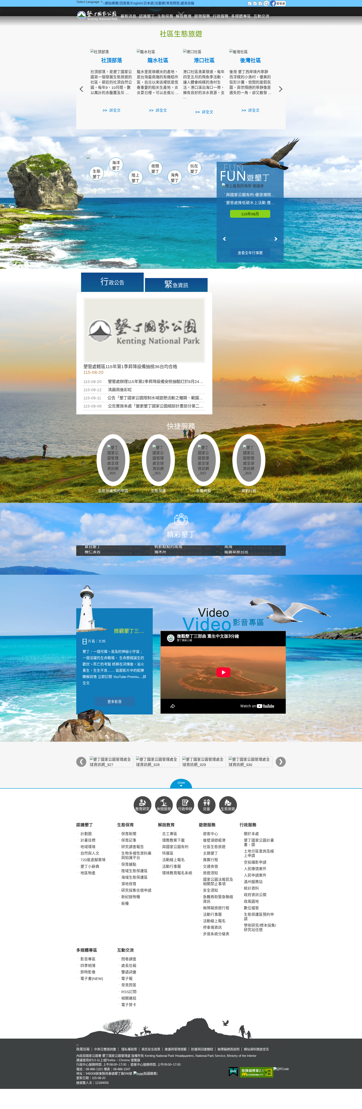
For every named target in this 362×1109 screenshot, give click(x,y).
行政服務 (221, 16)
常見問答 (173, 3)
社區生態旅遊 (214, 847)
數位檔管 (251, 908)
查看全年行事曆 (250, 253)
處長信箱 (187, 3)
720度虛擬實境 (93, 860)
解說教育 (184, 16)
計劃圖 (86, 834)
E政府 (233, 1072)
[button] (181, 783)
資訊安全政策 (150, 1049)
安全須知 (210, 890)
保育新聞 (128, 834)
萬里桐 (99, 161)
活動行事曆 (171, 866)
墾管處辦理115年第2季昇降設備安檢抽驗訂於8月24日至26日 (162, 381)
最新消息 (128, 16)
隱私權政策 (128, 1049)
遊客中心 (210, 834)
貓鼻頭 (130, 163)
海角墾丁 (175, 178)
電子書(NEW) (91, 979)
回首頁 (125, 3)
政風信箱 (83, 1049)
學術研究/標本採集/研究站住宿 (260, 927)
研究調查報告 (132, 847)
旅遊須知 (210, 873)
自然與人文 (89, 853)
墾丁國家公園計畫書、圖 (259, 842)
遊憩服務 (202, 16)
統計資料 (251, 888)
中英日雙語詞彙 (105, 1049)
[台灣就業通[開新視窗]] (158, 761)
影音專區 (88, 959)
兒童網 (160, 3)
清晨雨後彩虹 (120, 389)
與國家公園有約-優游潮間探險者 (252, 195)
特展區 (167, 853)
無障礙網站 (256, 1072)
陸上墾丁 (136, 178)
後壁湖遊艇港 (214, 840)
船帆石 (154, 162)
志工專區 (169, 834)
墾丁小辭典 (89, 866)
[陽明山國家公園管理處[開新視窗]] (204, 761)
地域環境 (88, 847)
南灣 (138, 161)
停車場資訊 (212, 927)
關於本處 (251, 834)
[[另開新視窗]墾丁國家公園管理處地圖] (137, 1073)
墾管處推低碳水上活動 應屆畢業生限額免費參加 (252, 203)
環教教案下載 (173, 840)
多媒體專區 (241, 16)
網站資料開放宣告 (256, 1049)
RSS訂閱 (129, 992)
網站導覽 (111, 3)
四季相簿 (88, 966)
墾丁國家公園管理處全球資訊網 (97, 15)
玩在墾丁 (194, 169)
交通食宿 (210, 866)
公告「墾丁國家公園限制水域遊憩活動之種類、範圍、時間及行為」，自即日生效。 (180, 398)
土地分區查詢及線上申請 (259, 853)
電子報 (127, 979)
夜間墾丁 (155, 169)
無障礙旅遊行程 (216, 908)
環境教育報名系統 (177, 873)
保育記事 (128, 840)
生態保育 (165, 16)
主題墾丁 (210, 853)
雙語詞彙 (128, 972)
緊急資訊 (176, 284)
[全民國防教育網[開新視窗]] (111, 761)
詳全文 (115, 110)
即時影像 (88, 972)
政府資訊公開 (255, 895)
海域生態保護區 (134, 877)
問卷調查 (128, 959)
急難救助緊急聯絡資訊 (218, 899)
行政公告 (112, 281)
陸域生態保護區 (134, 871)
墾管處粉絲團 (278, 3)
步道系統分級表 (216, 934)
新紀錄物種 (130, 897)
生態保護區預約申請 (259, 916)
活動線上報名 (173, 860)
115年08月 (250, 214)
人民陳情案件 (255, 869)
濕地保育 (128, 884)
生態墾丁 (97, 174)
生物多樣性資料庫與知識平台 (136, 855)
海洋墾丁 (116, 165)
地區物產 (88, 873)
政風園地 (251, 901)
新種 (125, 904)
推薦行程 (210, 860)
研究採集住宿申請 (136, 890)
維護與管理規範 (176, 1049)
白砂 (108, 162)
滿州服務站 (253, 882)
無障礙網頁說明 (228, 1049)
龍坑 (183, 163)
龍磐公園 (187, 162)
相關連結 (128, 998)
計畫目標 (88, 840)
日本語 (149, 3)
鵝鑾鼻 (166, 163)
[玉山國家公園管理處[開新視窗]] (250, 761)
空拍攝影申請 (255, 862)
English (136, 3)
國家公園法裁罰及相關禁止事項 (218, 881)
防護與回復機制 (202, 1049)
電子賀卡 (128, 1005)
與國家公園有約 (175, 847)
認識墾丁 (147, 16)
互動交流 (261, 16)
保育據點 (128, 864)
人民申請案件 (255, 875)
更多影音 (114, 702)
